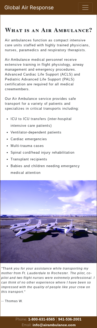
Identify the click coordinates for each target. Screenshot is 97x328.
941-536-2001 (69, 319)
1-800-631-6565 (41, 319)
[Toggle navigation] (85, 7)
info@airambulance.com (54, 325)
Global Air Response (29, 7)
